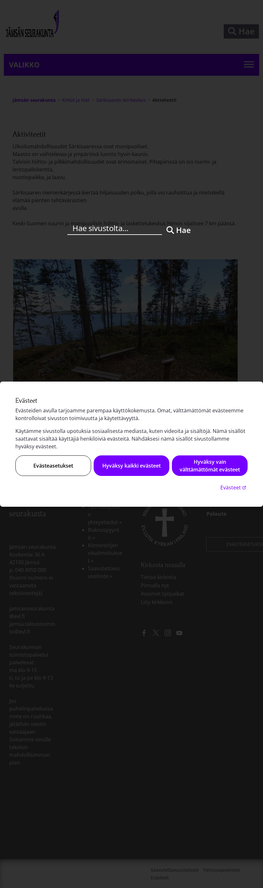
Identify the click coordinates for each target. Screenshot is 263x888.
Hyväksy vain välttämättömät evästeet (210, 465)
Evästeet (234, 487)
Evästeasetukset (53, 465)
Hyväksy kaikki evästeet (131, 465)
